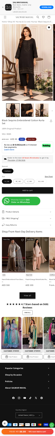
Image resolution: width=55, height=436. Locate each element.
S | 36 (7, 181)
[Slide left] (3, 111)
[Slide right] (52, 111)
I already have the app (20, 11)
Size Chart (49, 176)
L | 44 (29, 181)
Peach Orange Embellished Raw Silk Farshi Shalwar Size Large (37, 279)
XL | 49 (42, 182)
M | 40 (18, 181)
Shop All (11, 22)
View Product (13, 357)
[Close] (3, 7)
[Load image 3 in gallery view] (42, 110)
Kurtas (34, 22)
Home (4, 22)
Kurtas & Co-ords (23, 22)
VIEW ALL (27, 312)
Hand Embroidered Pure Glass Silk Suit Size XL (12, 279)
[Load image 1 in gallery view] (13, 110)
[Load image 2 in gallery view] (27, 110)
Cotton (8, 171)
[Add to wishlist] (49, 27)
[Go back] (5, 423)
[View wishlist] (43, 17)
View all (27, 295)
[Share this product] (51, 121)
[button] (5, 17)
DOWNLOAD (46, 7)
